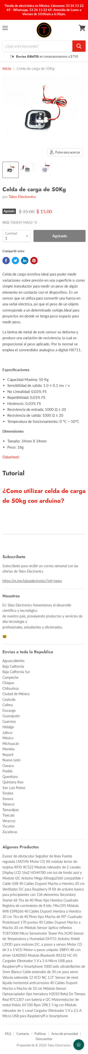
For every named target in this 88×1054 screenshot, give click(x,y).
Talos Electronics (22, 196)
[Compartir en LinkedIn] (24, 260)
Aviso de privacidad (64, 1034)
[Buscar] (79, 46)
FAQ (8, 1034)
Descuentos (44, 1039)
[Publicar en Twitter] (15, 260)
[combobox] (37, 46)
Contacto (22, 1034)
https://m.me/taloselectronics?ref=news (32, 581)
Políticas (40, 1034)
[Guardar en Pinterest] (34, 260)
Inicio (6, 68)
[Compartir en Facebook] (6, 260)
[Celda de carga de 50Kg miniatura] (10, 170)
